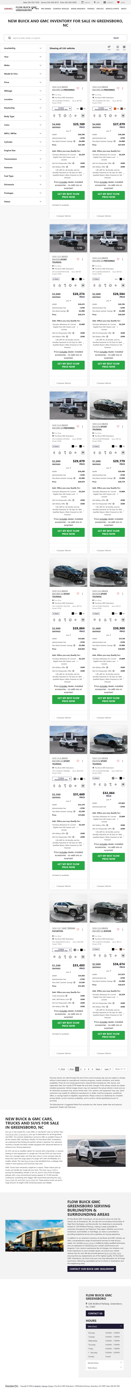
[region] (68, 156)
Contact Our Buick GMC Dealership (92, 1268)
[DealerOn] (11, 1386)
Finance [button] (90, 9)
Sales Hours (92, 1326)
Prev (71, 1069)
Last (107, 1069)
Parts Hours (92, 1367)
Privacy (50, 1386)
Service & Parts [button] (112, 9)
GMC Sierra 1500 (49, 1170)
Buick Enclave (30, 1161)
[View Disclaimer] (75, 115)
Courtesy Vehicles (61, 9)
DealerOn (38, 1386)
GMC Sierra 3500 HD (29, 1180)
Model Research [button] (78, 9)
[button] (84, 67)
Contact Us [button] (95, 1313)
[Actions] (82, 88)
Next (98, 1069)
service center (88, 1243)
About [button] (124, 9)
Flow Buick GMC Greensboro (16, 1134)
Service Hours (93, 1362)
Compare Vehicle (64, 216)
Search (116, 38)
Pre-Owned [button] (46, 9)
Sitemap (44, 1386)
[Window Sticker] (83, 115)
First (62, 1069)
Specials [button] (100, 9)
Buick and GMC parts (112, 1253)
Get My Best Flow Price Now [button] (68, 195)
